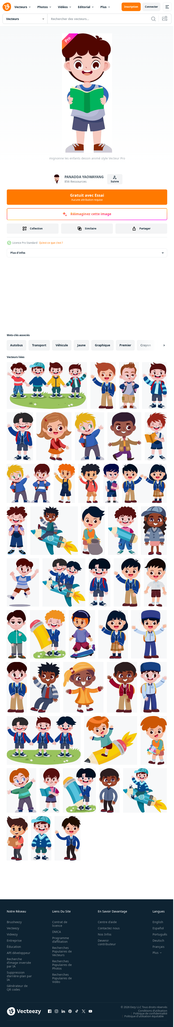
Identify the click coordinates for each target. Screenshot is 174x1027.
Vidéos (63, 7)
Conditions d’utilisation (149, 1010)
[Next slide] (157, 345)
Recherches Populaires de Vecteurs (60, 951)
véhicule (62, 345)
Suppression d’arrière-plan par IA (16, 976)
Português (156, 934)
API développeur (18, 953)
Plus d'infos (17, 253)
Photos (42, 7)
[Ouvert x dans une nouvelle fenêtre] (83, 1011)
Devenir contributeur (104, 942)
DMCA (55, 932)
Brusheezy (14, 922)
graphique (102, 345)
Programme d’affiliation (59, 940)
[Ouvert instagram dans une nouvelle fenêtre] (56, 1011)
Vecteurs (20, 7)
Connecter (151, 7)
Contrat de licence (58, 924)
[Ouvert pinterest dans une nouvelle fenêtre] (70, 1011)
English (154, 922)
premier (125, 345)
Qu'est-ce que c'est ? (51, 243)
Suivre (115, 181)
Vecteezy (13, 928)
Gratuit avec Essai (87, 197)
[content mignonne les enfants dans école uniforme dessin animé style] (103, 385)
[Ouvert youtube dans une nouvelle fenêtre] (90, 1011)
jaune (81, 345)
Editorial (84, 7)
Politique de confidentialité (147, 1013)
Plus (103, 7)
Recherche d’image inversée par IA (17, 962)
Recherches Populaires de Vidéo (60, 978)
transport (39, 345)
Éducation (14, 947)
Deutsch (155, 940)
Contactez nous (106, 928)
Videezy (12, 934)
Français (155, 947)
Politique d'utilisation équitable (140, 1016)
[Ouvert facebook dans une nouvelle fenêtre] (49, 1011)
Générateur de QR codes (17, 987)
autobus (16, 345)
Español (155, 928)
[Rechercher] (153, 18)
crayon (145, 345)
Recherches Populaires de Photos (60, 964)
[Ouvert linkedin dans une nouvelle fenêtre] (63, 1011)
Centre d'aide (104, 922)
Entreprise (14, 940)
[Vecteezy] (7, 7)
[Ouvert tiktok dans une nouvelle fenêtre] (77, 1011)
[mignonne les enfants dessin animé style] (47, 385)
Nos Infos (102, 934)
